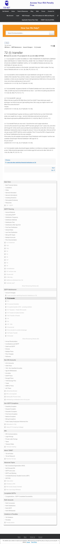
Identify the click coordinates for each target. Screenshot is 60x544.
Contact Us (51, 11)
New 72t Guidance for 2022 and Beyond (43, 15)
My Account (10, 15)
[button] (57, 15)
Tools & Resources (23, 11)
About (25, 537)
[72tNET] (6, 4)
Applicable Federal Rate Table (30, 20)
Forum (43, 11)
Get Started (5, 11)
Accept (28, 542)
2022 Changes (26, 15)
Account (40, 537)
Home (13, 11)
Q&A (37, 11)
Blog (32, 11)
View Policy (34, 542)
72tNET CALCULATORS (47, 20)
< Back (7, 42)
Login (17, 15)
